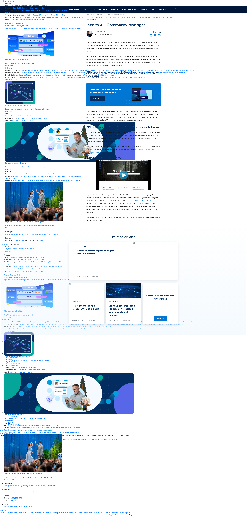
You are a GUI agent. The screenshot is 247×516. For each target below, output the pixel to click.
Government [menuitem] (30, 75)
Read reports (97, 98)
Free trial (3, 510)
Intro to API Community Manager (133, 217)
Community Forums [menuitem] (26, 120)
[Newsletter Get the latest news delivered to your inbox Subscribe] (160, 323)
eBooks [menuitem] (41, 176)
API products (138, 111)
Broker (20, 23)
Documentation (40, 486)
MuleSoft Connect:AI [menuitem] (17, 181)
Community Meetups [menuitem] (66, 181)
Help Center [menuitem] (15, 120)
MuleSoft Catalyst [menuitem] (24, 118)
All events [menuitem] (75, 432)
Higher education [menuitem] (60, 75)
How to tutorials (91, 19)
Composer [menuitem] (20, 506)
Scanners (14, 23)
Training (25, 486)
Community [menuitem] (23, 174)
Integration (162, 9)
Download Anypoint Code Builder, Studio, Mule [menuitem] (49, 15)
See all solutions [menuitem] (11, 79)
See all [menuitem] (7, 13)
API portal (129, 132)
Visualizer (25, 26)
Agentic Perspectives (129, 9)
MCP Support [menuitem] (42, 8)
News (86, 9)
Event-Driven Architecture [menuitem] (51, 77)
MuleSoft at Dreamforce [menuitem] (33, 181)
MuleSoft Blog (75, 9)
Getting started (9, 486)
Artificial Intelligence (99, 9)
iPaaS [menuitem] (62, 77)
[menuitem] (31, 6)
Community (18, 486)
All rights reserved (133, 515)
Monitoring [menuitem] (46, 10)
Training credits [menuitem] (32, 116)
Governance (9, 26)
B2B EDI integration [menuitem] (20, 77)
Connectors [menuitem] (34, 8)
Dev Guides (114, 9)
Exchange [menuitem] (25, 8)
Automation (144, 9)
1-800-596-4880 (16, 498)
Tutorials (31, 486)
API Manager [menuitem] (54, 10)
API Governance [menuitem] (36, 10)
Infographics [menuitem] (58, 176)
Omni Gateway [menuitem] (26, 10)
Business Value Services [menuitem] (39, 118)
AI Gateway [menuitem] (64, 10)
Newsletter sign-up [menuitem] (54, 174)
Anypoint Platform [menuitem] (10, 506)
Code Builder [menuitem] (17, 8)
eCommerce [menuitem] (38, 77)
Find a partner (19, 492)
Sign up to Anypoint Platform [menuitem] (22, 15)
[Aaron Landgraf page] (89, 33)
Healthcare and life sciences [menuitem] (44, 75)
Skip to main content (8, 1)
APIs (153, 9)
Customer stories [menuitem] (33, 174)
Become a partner (39, 492)
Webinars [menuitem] (14, 176)
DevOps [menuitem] (30, 77)
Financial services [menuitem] (19, 75)
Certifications (21, 116)
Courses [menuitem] (14, 116)
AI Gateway (18, 26)
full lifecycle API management (142, 200)
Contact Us (12, 500)
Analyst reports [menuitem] (33, 176)
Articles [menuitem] (64, 176)
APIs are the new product (117, 59)
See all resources (11, 178)
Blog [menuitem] (68, 428)
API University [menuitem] (75, 428)
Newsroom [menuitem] (43, 174)
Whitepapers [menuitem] (49, 176)
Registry (8, 23)
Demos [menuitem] (20, 176)
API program (110, 117)
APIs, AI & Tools (50, 486)
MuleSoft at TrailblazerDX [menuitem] (50, 181)
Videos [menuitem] (25, 176)
